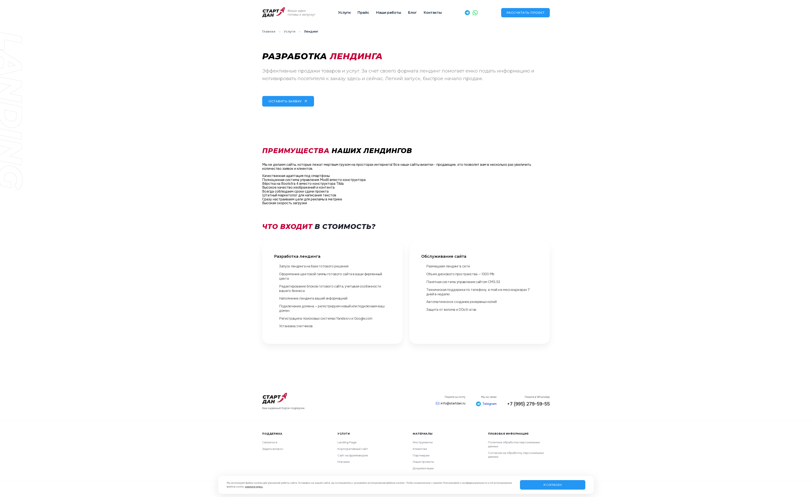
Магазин (343, 461)
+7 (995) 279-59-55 (528, 404)
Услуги (344, 13)
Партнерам (421, 455)
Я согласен (552, 484)
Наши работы (388, 13)
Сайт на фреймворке (352, 455)
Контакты (433, 13)
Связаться (269, 442)
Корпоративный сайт (352, 448)
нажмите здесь (254, 486)
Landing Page (347, 442)
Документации (423, 468)
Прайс (363, 13)
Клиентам (420, 448)
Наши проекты (423, 461)
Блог (412, 13)
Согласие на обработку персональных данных (516, 455)
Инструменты (423, 442)
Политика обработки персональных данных (514, 444)
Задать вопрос (272, 448)
